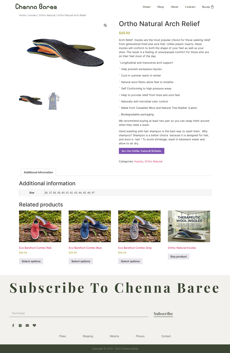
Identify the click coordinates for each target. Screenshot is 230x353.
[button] (105, 25)
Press (62, 336)
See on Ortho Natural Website (142, 151)
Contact (190, 6)
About (174, 6)
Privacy (140, 336)
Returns (114, 336)
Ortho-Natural (47, 15)
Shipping (88, 336)
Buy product (179, 256)
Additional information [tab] (38, 172)
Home (147, 6)
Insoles (32, 15)
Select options (31, 261)
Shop (160, 6)
